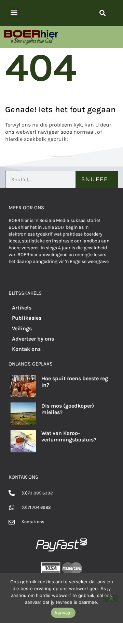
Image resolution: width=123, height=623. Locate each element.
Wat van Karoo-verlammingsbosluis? (68, 436)
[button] (14, 12)
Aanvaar (63, 612)
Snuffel (96, 179)
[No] (111, 598)
